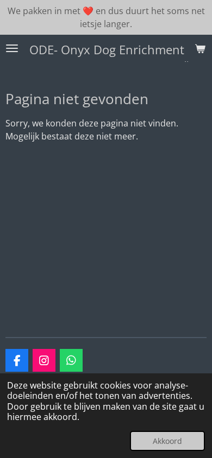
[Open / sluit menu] (12, 48)
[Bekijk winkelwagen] (200, 48)
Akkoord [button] (167, 441)
